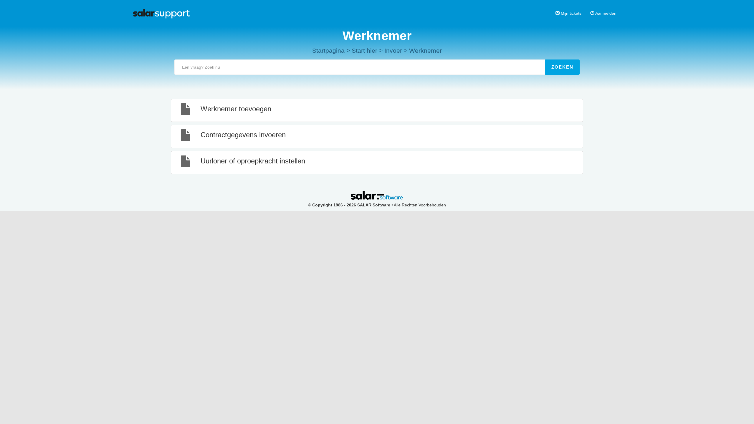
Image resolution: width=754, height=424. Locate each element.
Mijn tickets (570, 13)
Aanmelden (605, 13)
